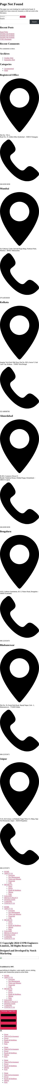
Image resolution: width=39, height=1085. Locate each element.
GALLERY (8, 896)
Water (6, 70)
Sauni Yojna (4, 32)
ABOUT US (8, 873)
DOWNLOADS (9, 899)
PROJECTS (8, 885)
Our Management (14, 877)
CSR (10, 883)
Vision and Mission (14, 879)
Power (10, 888)
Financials (11, 881)
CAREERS (8, 901)
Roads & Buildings (14, 890)
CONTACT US (9, 903)
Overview (11, 875)
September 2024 (9, 60)
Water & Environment (11, 1036)
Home (6, 1034)
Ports (10, 894)
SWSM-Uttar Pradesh (7, 34)
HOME (6, 871)
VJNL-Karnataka (5, 39)
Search (2, 18)
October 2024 (8, 58)
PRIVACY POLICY (11, 898)
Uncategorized (9, 69)
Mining (10, 892)
